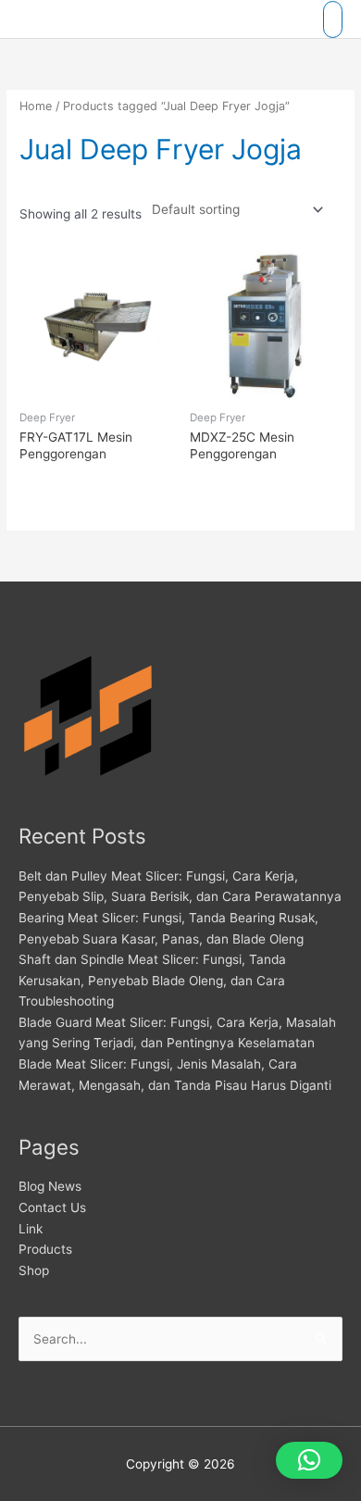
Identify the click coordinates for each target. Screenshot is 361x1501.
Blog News (50, 1186)
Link (31, 1228)
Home (35, 106)
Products (45, 1249)
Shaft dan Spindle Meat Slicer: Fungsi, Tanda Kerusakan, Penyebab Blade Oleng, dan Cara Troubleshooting (152, 980)
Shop (34, 1270)
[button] (309, 1460)
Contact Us (52, 1207)
